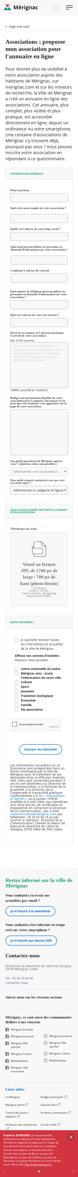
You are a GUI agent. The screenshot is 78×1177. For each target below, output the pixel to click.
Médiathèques (19, 1061)
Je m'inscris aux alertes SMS (31, 940)
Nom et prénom (24, 190)
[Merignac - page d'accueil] (39, 7)
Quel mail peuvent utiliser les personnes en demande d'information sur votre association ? (39, 250)
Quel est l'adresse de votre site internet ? (34, 315)
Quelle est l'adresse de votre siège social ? (39, 229)
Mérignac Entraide (22, 1029)
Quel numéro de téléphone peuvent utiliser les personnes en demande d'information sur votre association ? (38, 294)
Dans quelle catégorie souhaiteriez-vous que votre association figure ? (37, 481)
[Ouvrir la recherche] (56, 7)
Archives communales (54, 1113)
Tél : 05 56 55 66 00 (19, 978)
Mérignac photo (14, 1105)
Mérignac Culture (21, 1054)
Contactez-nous (16, 982)
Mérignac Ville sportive (19, 1045)
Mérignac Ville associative (19, 1069)
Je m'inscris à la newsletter (30, 911)
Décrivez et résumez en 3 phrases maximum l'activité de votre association (36, 334)
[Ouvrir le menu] (69, 7)
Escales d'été (49, 1124)
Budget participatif (52, 1097)
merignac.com (19, 87)
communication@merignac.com (33, 814)
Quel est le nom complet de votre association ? (39, 209)
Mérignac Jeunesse (22, 1036)
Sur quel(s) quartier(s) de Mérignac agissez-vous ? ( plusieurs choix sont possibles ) (38, 462)
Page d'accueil (19, 26)
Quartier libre (49, 1105)
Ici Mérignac (12, 1097)
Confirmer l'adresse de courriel (35, 270)
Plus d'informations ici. (38, 1164)
